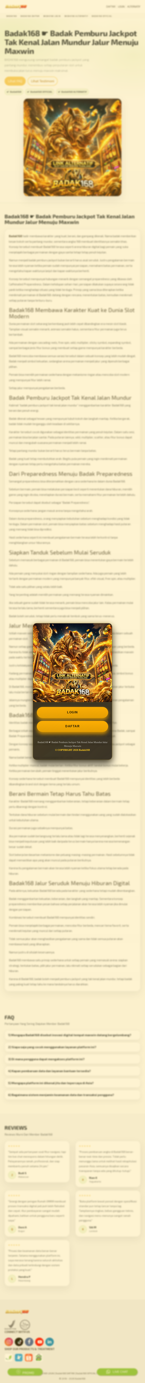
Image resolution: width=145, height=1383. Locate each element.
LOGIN (72, 712)
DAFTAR (72, 726)
